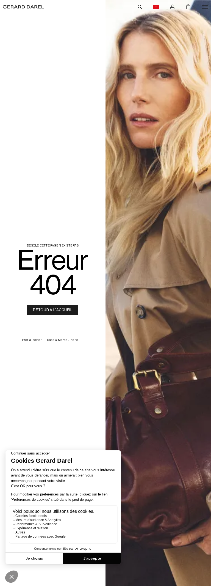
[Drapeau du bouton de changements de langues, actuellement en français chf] (156, 7)
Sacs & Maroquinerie (62, 340)
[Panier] (188, 7)
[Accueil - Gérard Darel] (23, 7)
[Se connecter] (172, 7)
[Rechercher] (139, 7)
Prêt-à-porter (31, 340)
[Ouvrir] (205, 7)
